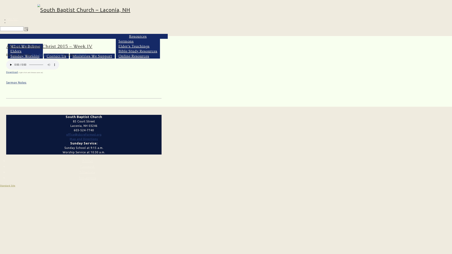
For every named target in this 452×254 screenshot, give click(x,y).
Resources (138, 36)
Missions (92, 51)
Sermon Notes (16, 82)
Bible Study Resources (137, 51)
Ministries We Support (92, 56)
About (25, 41)
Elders (16, 51)
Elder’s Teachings (134, 46)
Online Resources (133, 56)
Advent (81, 54)
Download (12, 72)
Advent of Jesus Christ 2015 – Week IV (49, 46)
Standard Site (7, 186)
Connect (56, 51)
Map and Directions (84, 139)
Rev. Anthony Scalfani (47, 54)
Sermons (126, 41)
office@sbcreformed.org (84, 134)
